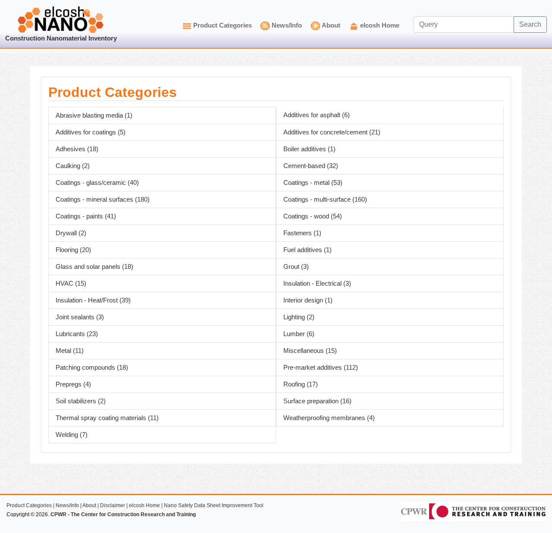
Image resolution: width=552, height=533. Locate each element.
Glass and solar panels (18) (94, 266)
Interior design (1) (307, 300)
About (331, 25)
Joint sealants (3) (80, 317)
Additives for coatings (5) (90, 132)
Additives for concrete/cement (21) (331, 132)
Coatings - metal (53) (312, 182)
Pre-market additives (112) (320, 367)
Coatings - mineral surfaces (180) (103, 199)
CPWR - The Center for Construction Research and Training (123, 514)
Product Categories (222, 25)
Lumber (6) (298, 333)
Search (530, 24)
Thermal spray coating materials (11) (107, 418)
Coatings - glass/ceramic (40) (97, 182)
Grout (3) (296, 266)
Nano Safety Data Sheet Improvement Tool (213, 505)
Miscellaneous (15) (310, 350)
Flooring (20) (73, 249)
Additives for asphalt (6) (316, 115)
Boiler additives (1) (309, 149)
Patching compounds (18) (92, 367)
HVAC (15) (71, 283)
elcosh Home (379, 25)
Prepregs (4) (73, 384)
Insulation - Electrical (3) (317, 283)
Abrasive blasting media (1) (94, 115)
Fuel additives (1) (307, 249)
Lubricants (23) (77, 333)
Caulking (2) (73, 165)
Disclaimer (112, 505)
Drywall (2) (71, 233)
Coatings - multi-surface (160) (325, 199)
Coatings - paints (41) (86, 216)
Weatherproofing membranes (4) (329, 418)
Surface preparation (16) (317, 401)
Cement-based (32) (310, 165)
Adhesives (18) (77, 149)
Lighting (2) (298, 317)
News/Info (287, 25)
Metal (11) (70, 350)
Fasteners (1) (302, 233)
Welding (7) (72, 434)
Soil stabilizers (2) (81, 401)
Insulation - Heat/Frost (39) (93, 300)
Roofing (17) (300, 384)
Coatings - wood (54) (312, 216)
